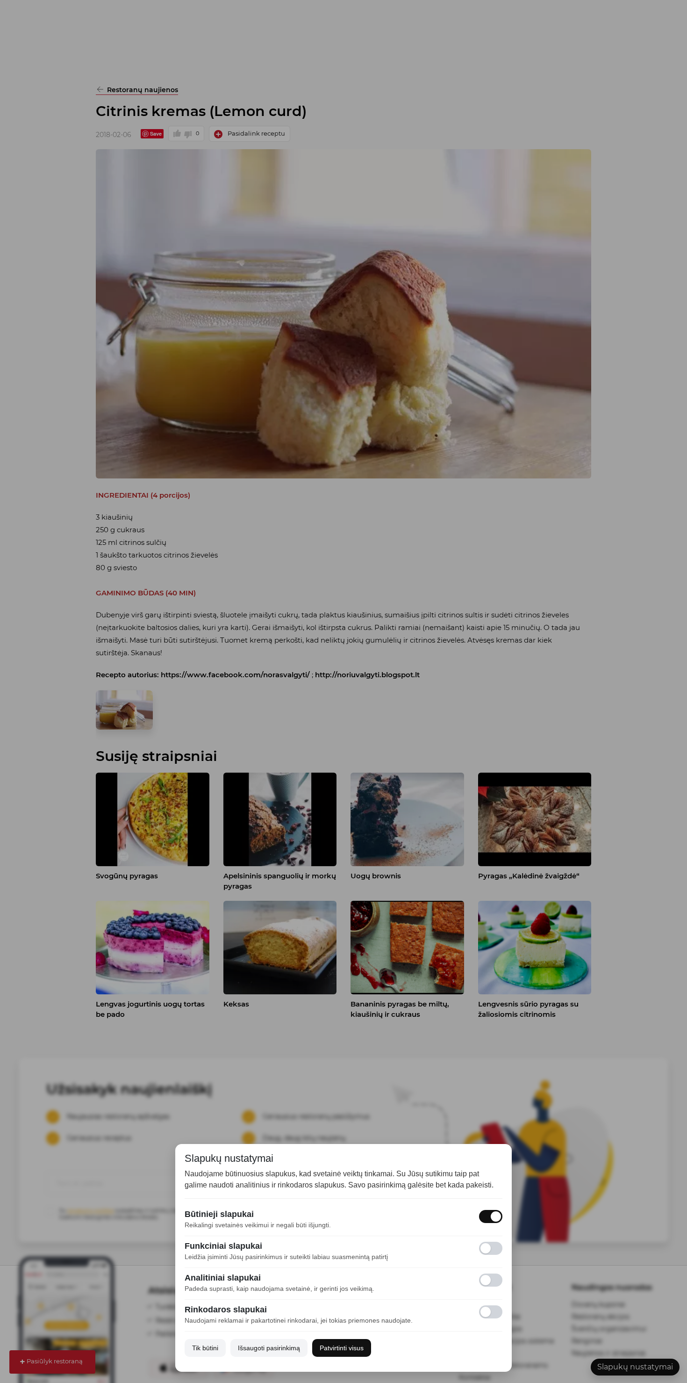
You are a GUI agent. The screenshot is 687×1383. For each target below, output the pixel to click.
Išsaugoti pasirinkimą (269, 1348)
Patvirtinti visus (342, 1348)
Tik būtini (205, 1348)
